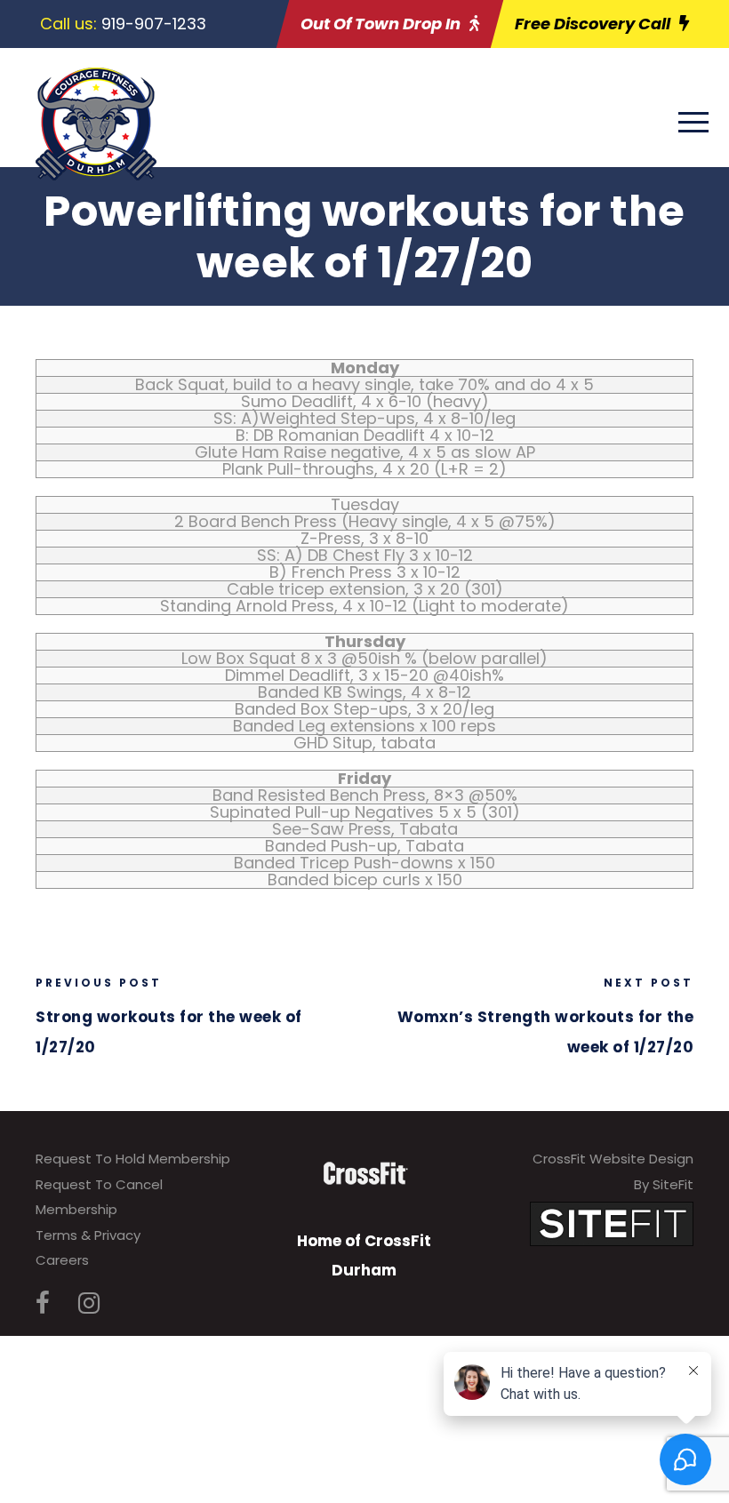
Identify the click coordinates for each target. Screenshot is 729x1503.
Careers (62, 1260)
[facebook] (43, 1303)
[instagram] (89, 1303)
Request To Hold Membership (133, 1158)
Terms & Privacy (88, 1235)
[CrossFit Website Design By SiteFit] (611, 1222)
